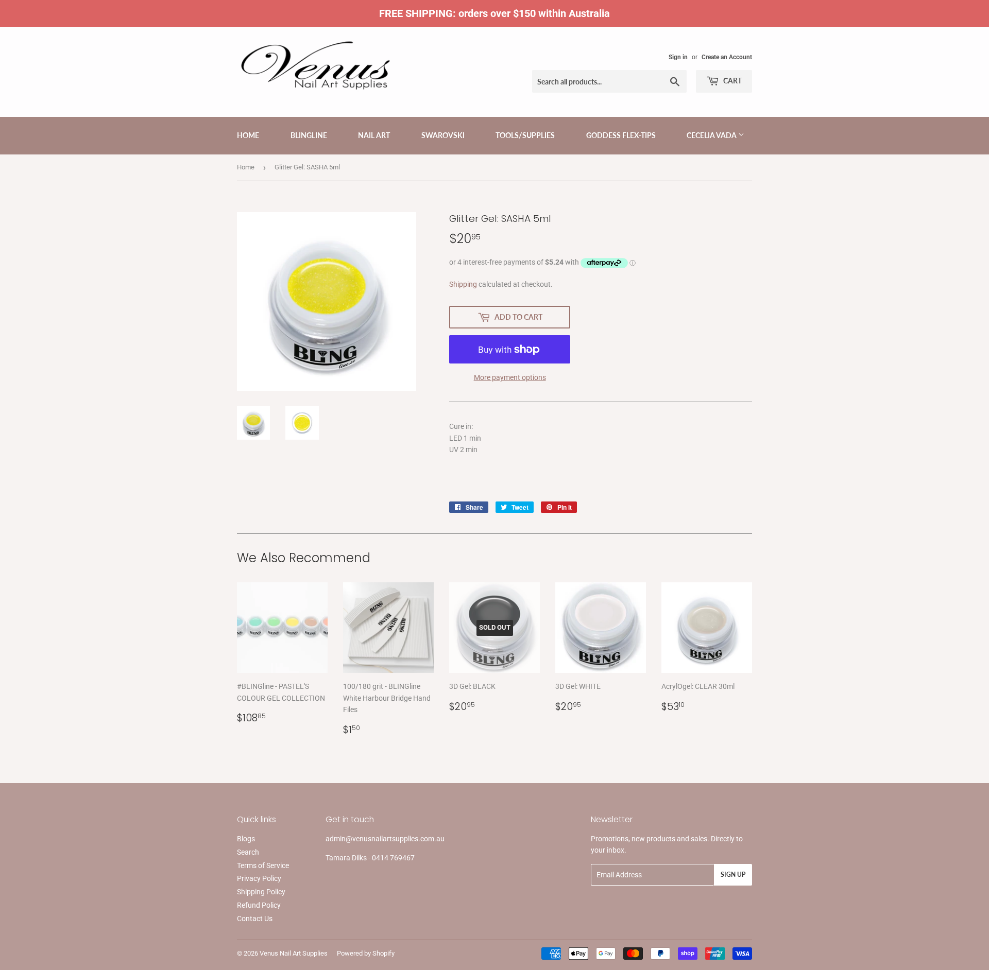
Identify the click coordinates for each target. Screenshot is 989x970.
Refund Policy (259, 905)
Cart (732, 80)
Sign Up (733, 874)
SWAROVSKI (443, 135)
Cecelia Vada (712, 135)
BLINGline (309, 135)
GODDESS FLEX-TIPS (621, 135)
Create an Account (727, 57)
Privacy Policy (259, 878)
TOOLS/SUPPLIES (525, 135)
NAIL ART (374, 135)
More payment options (510, 377)
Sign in (678, 57)
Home (248, 135)
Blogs (246, 839)
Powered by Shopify (366, 953)
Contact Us (254, 918)
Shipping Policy (261, 892)
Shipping (463, 284)
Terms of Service (263, 865)
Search (248, 852)
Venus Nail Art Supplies (294, 953)
